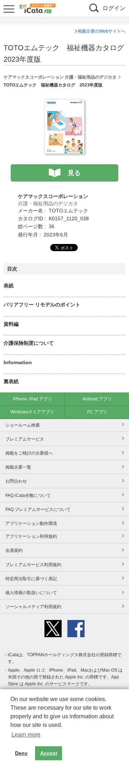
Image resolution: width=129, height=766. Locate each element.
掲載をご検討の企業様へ (29, 453)
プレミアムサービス (24, 439)
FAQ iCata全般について (28, 495)
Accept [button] (48, 753)
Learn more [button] (25, 735)
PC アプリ (97, 411)
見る (74, 173)
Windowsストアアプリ (32, 411)
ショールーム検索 (22, 425)
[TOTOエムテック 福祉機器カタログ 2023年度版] (64, 104)
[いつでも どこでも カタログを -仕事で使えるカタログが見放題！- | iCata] (38, 7)
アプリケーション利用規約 (31, 536)
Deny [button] (21, 753)
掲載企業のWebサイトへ (101, 31)
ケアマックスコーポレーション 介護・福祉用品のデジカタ (60, 77)
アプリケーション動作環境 (31, 523)
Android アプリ (97, 398)
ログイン (113, 8)
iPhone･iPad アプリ (32, 398)
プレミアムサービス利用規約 (33, 564)
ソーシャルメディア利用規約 (33, 606)
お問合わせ (16, 481)
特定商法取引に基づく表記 (31, 578)
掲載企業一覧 (18, 467)
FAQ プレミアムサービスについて (38, 509)
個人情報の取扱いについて (31, 592)
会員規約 (14, 550)
